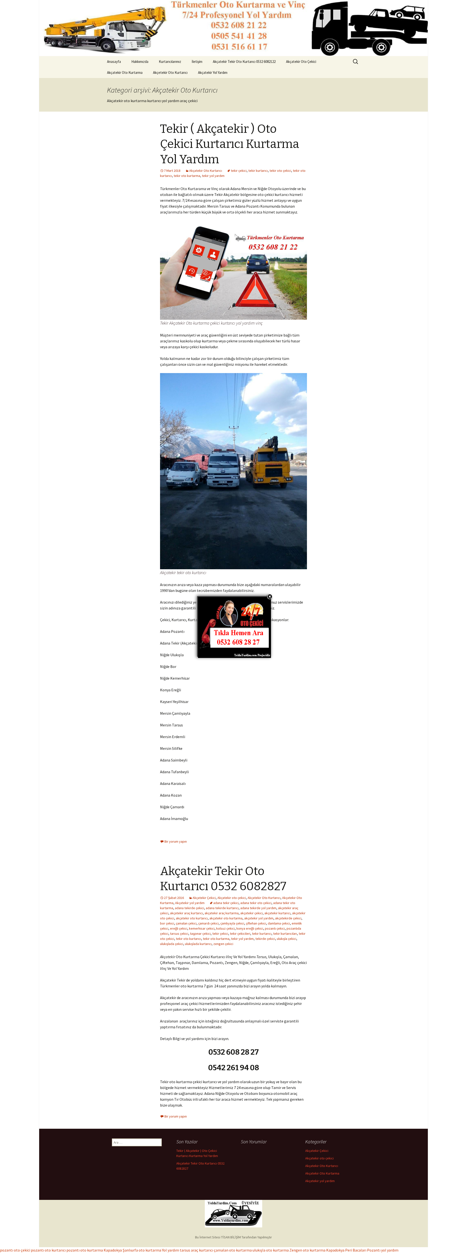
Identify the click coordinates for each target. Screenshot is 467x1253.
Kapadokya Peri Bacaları (346, 1250)
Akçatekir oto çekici (231, 898)
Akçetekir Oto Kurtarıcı (170, 72)
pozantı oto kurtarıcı (48, 1250)
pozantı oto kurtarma (84, 1250)
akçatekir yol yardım (258, 918)
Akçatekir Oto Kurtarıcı (205, 170)
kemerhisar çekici (202, 928)
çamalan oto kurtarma (233, 1250)
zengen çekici (223, 944)
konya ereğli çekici (249, 928)
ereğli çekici (178, 928)
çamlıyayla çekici (232, 923)
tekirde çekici (265, 938)
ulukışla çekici (286, 938)
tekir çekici (239, 170)
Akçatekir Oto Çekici (301, 61)
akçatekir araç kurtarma (222, 913)
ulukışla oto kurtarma (270, 1250)
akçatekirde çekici (288, 918)
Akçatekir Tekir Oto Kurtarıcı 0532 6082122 (244, 61)
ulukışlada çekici (171, 944)
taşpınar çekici (200, 933)
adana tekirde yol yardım (258, 908)
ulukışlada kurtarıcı (198, 944)
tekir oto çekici (280, 170)
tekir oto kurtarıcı (188, 938)
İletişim (197, 61)
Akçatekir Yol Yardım (212, 72)
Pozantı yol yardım (382, 1250)
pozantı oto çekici (15, 1250)
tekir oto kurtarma (187, 175)
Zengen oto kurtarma (307, 1250)
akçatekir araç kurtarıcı (186, 913)
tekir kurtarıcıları (285, 933)
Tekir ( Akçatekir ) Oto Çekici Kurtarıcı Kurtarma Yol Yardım (229, 144)
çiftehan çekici (256, 923)
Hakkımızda (139, 61)
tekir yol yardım (213, 175)
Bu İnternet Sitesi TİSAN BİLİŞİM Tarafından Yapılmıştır (233, 1237)
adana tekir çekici (226, 903)
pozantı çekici (275, 928)
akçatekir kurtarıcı (277, 913)
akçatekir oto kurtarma (225, 918)
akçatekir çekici (251, 913)
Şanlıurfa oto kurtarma (142, 1250)
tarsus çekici (179, 933)
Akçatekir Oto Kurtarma (125, 72)
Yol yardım (170, 1250)
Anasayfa (114, 61)
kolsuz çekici (225, 928)
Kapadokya (113, 1250)
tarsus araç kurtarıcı (196, 1250)
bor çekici (167, 923)
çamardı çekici (208, 923)
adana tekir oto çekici (255, 903)
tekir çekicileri (240, 933)
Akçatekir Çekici (204, 898)
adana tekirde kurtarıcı (222, 908)
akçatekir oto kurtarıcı (192, 918)
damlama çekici (279, 923)
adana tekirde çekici (189, 908)
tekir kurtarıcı (258, 170)
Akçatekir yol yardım (190, 903)
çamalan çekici (186, 923)
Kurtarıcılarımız (170, 61)
